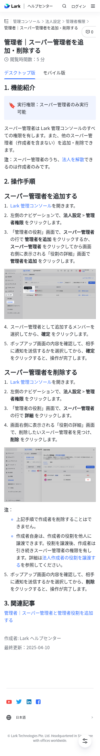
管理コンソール (26, 21)
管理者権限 (75, 21)
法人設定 (53, 21)
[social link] (11, 701)
